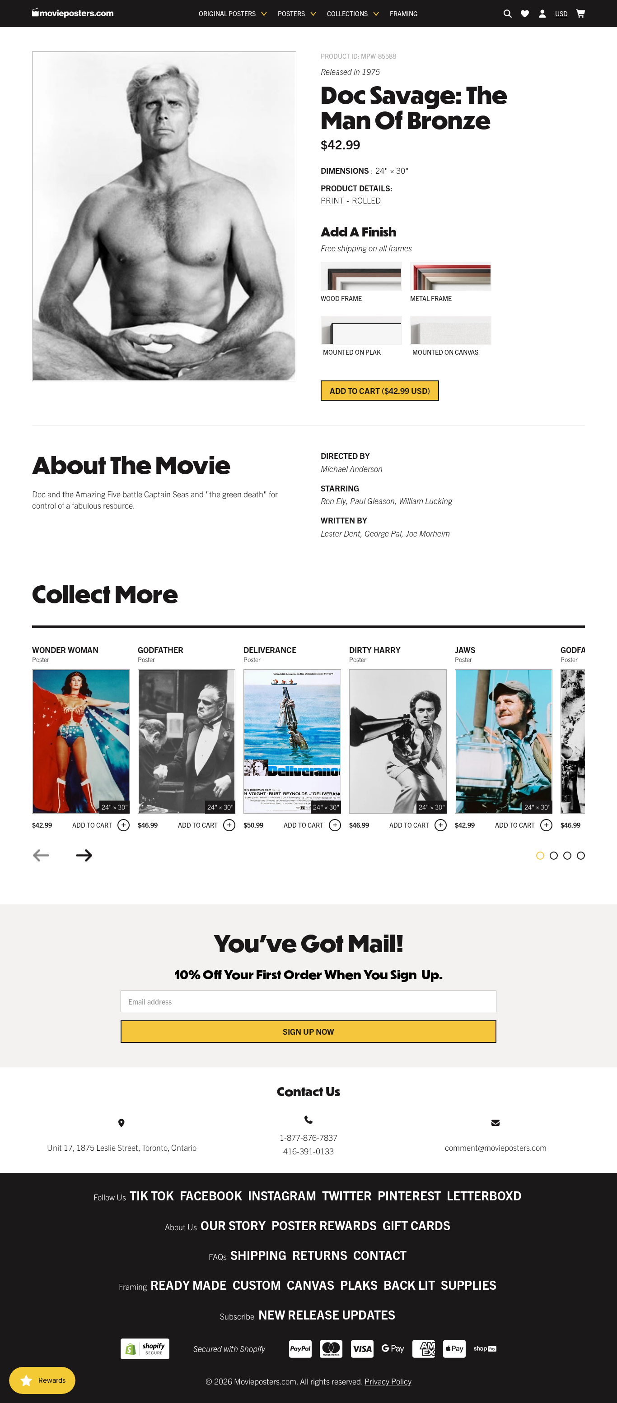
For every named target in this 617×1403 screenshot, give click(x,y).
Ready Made (188, 1284)
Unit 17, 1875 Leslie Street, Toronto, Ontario (121, 1147)
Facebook (211, 1195)
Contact (380, 1255)
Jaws (465, 649)
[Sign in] (542, 13)
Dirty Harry (375, 649)
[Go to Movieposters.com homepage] (72, 13)
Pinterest (409, 1195)
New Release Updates (326, 1314)
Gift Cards (416, 1225)
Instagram (282, 1195)
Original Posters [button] (227, 13)
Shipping (258, 1255)
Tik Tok (152, 1195)
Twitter (347, 1195)
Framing (404, 13)
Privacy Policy (388, 1381)
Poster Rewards (324, 1225)
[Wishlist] (524, 13)
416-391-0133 (308, 1151)
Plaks (359, 1284)
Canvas (310, 1284)
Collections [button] (347, 13)
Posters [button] (291, 13)
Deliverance (269, 649)
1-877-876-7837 (308, 1137)
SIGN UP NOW (308, 1031)
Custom (257, 1284)
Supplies (468, 1284)
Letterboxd (484, 1195)
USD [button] (561, 13)
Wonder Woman (65, 649)
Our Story (233, 1225)
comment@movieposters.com (496, 1147)
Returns (319, 1255)
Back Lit (409, 1284)
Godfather (160, 649)
